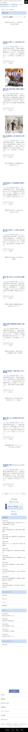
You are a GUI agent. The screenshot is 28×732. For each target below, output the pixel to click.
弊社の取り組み (5, 703)
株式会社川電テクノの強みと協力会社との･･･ (13, 230)
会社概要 (3, 715)
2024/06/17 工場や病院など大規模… (8, 630)
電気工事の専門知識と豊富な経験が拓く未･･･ (13, 89)
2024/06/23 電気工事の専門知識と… (8, 619)
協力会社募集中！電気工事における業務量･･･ (13, 371)
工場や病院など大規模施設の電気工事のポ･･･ (13, 183)
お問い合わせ (4, 719)
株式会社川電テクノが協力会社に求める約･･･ (13, 42)
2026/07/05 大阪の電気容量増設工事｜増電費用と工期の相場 (13, 557)
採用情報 (3, 707)
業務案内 (3, 699)
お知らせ (4, 598)
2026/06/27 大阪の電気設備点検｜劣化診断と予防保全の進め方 (13, 585)
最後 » (24, 493)
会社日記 (4, 595)
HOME (2, 9)
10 (17, 493)
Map (17, 730)
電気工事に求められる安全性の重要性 (13, 277)
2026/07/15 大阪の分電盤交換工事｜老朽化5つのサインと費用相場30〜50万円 (14, 522)
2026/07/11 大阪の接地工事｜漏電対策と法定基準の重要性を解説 (13, 536)
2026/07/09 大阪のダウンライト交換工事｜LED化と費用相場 (13, 543)
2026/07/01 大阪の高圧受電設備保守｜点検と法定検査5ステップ (14, 571)
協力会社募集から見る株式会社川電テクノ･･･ (13, 136)
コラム (6, 9)
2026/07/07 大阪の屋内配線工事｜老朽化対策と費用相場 (13, 550)
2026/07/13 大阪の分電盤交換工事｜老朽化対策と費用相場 (13, 529)
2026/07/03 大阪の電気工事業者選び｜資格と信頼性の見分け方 (13, 564)
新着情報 (4, 605)
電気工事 (11, 9)
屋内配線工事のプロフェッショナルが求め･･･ (13, 465)
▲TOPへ (14, 691)
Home (7, 730)
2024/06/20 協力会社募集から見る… (8, 625)
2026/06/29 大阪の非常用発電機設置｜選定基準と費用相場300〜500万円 (13, 578)
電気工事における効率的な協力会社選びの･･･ (13, 418)
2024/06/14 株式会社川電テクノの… (8, 635)
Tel (12, 730)
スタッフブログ (5, 711)
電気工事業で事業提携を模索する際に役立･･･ (13, 324)
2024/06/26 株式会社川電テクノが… (8, 614)
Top (22, 730)
